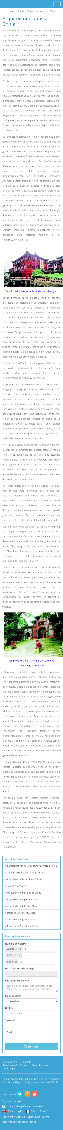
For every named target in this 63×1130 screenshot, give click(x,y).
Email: (9, 1032)
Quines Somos (10, 1061)
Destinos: (10, 1008)
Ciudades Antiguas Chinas (21, 919)
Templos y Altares (16, 885)
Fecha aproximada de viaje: (20, 968)
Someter (33, 1046)
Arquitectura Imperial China (21, 899)
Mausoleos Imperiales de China (23, 892)
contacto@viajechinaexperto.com (24, 1106)
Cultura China (25, 11)
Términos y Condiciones (16, 1065)
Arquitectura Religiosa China (22, 906)
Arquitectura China (46, 11)
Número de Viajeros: (16, 943)
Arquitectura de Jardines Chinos (24, 879)
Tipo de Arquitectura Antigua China (26, 872)
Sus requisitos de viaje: (17, 980)
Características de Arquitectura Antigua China (31, 865)
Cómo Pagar (9, 1068)
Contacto (26, 1061)
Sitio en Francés (39, 1111)
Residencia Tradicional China (22, 926)
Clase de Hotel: (13, 995)
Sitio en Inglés (15, 1111)
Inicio (12, 11)
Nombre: (10, 1020)
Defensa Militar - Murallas (20, 912)
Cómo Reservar (40, 1065)
